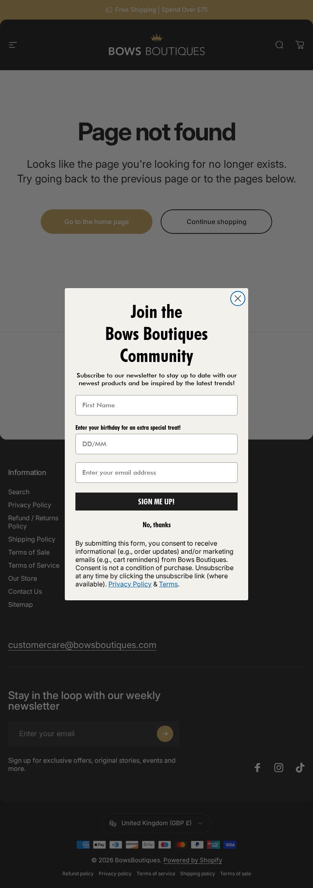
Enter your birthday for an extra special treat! (128, 427)
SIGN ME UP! (156, 501)
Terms (168, 584)
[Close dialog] (238, 298)
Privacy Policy (130, 584)
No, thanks (157, 524)
